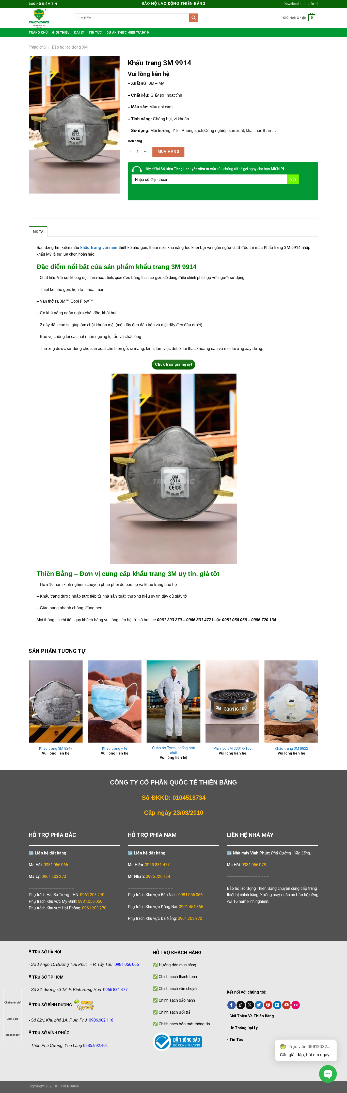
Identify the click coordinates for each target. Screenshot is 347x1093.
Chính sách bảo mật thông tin (184, 1024)
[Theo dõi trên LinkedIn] (277, 1005)
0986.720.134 (158, 876)
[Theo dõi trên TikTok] (240, 1005)
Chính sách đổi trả (175, 1012)
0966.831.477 (157, 865)
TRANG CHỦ (38, 32)
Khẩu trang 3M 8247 (55, 748)
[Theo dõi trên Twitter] (259, 1005)
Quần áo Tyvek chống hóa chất (173, 750)
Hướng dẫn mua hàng (177, 965)
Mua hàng (168, 151)
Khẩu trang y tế (114, 748)
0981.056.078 (254, 864)
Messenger (13, 1034)
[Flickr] (295, 1005)
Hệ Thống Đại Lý (243, 1028)
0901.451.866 (191, 906)
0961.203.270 (92, 894)
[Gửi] (193, 17)
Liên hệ (313, 4)
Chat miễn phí (12, 1002)
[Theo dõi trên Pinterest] (268, 1005)
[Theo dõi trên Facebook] (231, 1005)
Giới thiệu (61, 32)
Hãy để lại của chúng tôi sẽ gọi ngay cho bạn (216, 169)
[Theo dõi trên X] (250, 1005)
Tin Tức (236, 1040)
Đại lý (79, 32)
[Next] (318, 714)
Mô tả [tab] (38, 231)
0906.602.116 (101, 1020)
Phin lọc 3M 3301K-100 (232, 748)
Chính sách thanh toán (178, 976)
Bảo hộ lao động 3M (70, 47)
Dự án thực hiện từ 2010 (127, 32)
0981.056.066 (56, 864)
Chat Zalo (13, 1018)
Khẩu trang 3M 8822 (291, 748)
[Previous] (29, 714)
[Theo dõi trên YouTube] (286, 1005)
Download (291, 4)
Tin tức (95, 32)
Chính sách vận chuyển (178, 988)
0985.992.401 (95, 1045)
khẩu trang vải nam (98, 247)
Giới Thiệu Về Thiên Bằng (251, 1016)
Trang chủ (37, 47)
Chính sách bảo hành (177, 1000)
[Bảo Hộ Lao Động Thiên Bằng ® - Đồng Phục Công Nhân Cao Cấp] (48, 18)
